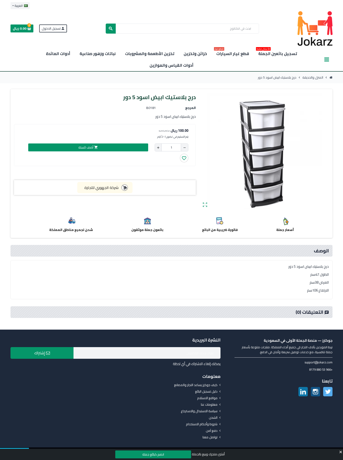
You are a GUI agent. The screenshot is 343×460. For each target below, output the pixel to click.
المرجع (190, 107)
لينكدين (303, 391)
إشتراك (40, 353)
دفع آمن (211, 431)
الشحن (213, 418)
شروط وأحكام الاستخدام (201, 424)
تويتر (327, 391)
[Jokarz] (315, 28)
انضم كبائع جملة (153, 454)
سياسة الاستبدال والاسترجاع (199, 411)
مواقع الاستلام (207, 398)
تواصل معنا (210, 437)
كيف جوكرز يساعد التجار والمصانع (195, 385)
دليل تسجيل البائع (206, 391)
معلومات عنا (209, 404)
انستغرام (315, 391)
